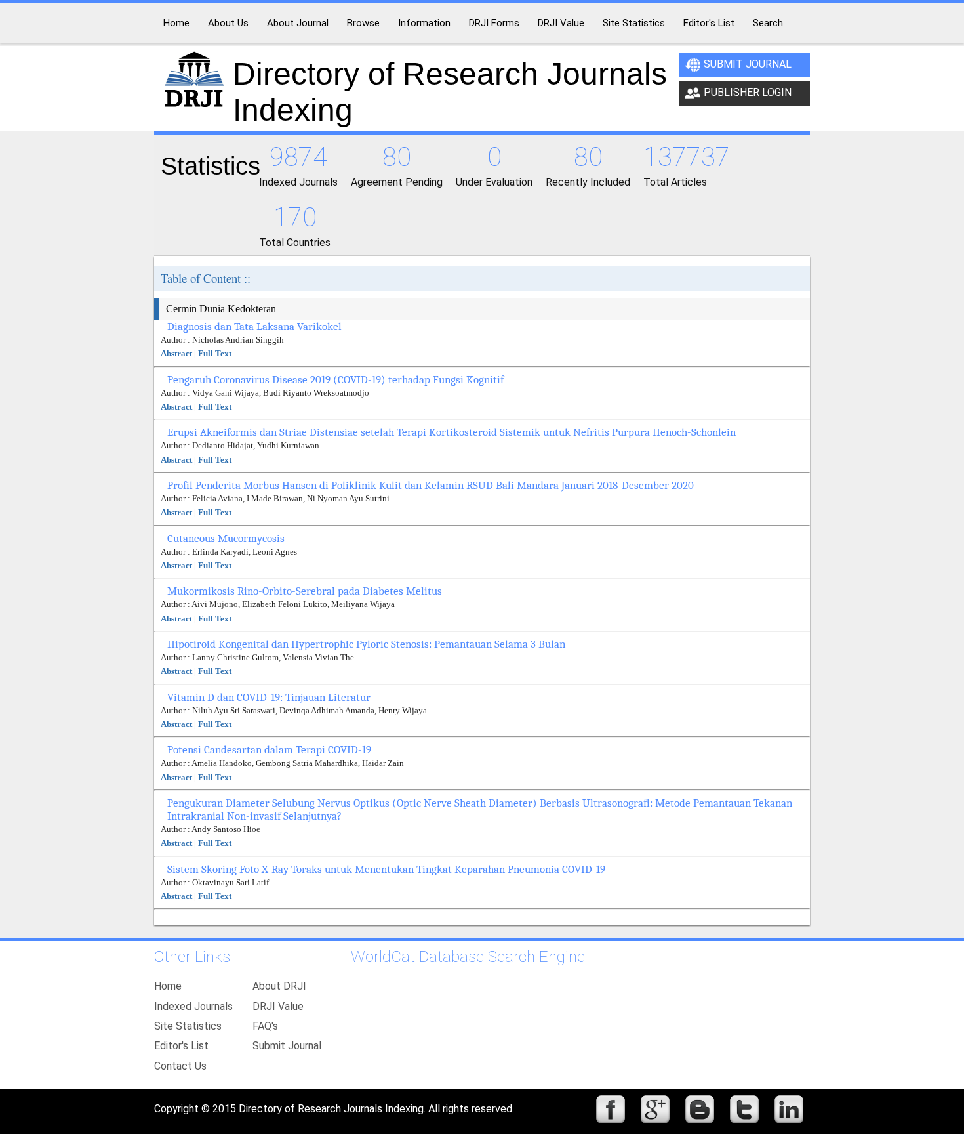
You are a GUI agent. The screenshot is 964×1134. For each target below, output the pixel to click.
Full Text (214, 353)
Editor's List (181, 1046)
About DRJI (279, 986)
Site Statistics (188, 1026)
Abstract (176, 353)
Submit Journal (748, 64)
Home (168, 986)
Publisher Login (748, 92)
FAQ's (265, 1026)
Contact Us (180, 1066)
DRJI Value (278, 1006)
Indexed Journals (193, 1006)
